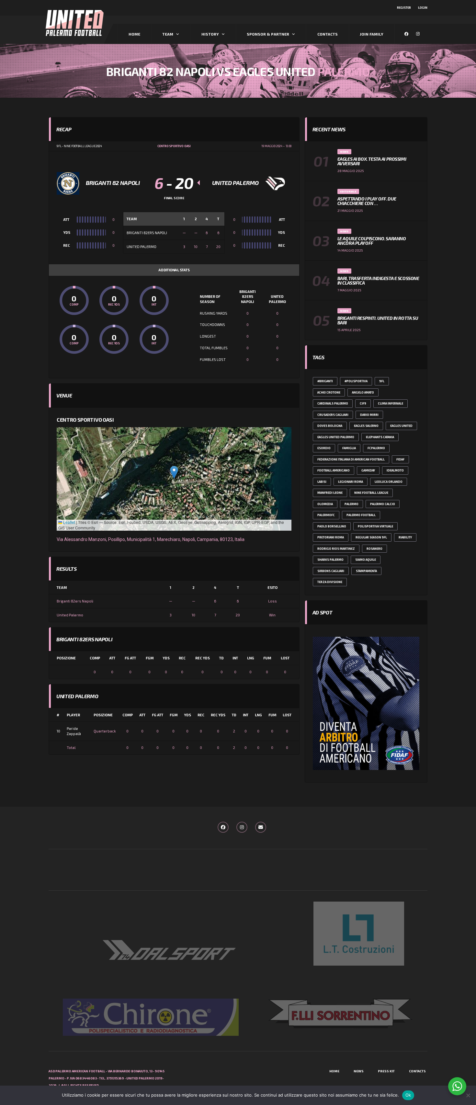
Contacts (327, 34)
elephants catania (380, 437)
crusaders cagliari (332, 415)
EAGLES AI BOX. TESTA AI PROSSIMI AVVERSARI (371, 161)
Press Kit (386, 1071)
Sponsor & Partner (268, 34)
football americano (333, 470)
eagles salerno (366, 426)
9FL (381, 381)
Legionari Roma (350, 481)
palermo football (361, 515)
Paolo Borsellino (331, 526)
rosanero (374, 548)
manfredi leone (330, 492)
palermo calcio (382, 504)
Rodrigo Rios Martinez (336, 548)
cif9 (363, 403)
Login (422, 7)
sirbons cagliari (330, 571)
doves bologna (329, 426)
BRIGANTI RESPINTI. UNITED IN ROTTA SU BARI (377, 320)
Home (134, 34)
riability (405, 537)
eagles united (401, 426)
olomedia (325, 504)
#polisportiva (356, 381)
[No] (468, 1095)
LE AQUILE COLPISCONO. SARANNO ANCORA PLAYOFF (371, 241)
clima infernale (390, 403)
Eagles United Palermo (335, 437)
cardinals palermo (332, 403)
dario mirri (369, 415)
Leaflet (68, 522)
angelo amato (363, 392)
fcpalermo (376, 448)
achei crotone (328, 392)
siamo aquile (365, 559)
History (210, 34)
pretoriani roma (330, 537)
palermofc (326, 515)
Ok (408, 1095)
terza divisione (329, 582)
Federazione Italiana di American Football (351, 459)
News (359, 1071)
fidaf (400, 459)
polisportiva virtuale (375, 526)
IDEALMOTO (395, 470)
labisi (321, 481)
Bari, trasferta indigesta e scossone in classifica (378, 281)
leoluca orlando (388, 481)
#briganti (325, 381)
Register (404, 7)
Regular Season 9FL (371, 537)
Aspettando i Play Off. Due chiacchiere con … (366, 201)
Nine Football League (371, 492)
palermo (351, 504)
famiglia (349, 448)
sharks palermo (330, 559)
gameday (368, 470)
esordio (324, 448)
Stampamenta (366, 571)
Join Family (371, 34)
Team (167, 34)
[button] (174, 472)
